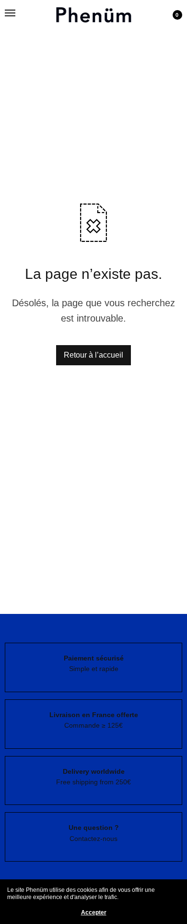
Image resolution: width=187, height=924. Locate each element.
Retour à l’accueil (93, 355)
